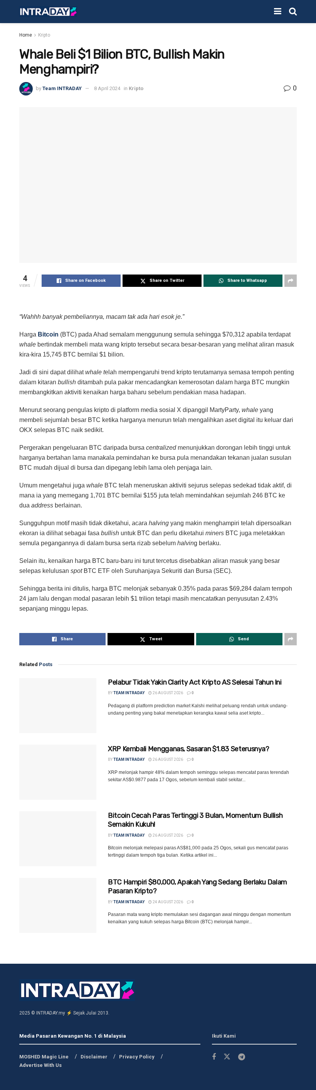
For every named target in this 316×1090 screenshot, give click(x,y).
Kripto (44, 35)
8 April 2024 (107, 88)
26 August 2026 (167, 693)
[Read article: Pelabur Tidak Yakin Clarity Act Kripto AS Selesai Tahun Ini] (57, 705)
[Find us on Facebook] (214, 1057)
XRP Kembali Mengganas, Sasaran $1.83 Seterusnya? (188, 749)
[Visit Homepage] (48, 11)
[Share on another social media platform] (290, 281)
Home (25, 35)
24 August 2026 (167, 902)
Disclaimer (94, 1057)
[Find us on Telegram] (241, 1057)
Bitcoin (48, 334)
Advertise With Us (40, 1065)
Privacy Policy (137, 1057)
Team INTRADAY (62, 88)
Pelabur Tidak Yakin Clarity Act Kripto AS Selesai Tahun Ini (195, 682)
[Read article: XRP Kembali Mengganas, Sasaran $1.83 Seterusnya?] (57, 772)
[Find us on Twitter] (227, 1057)
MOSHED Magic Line (44, 1057)
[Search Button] (293, 11)
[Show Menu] (277, 11)
